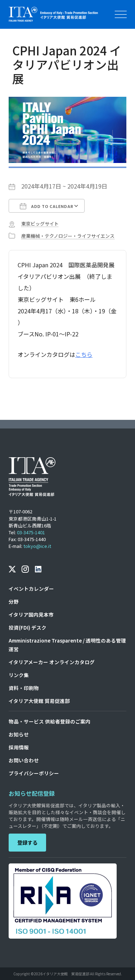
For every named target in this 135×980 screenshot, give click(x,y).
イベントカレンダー (31, 588)
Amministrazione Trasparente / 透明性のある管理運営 (67, 645)
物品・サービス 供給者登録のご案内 (49, 721)
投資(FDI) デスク (27, 627)
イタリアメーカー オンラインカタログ (52, 662)
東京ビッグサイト (40, 223)
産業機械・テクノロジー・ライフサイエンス (67, 235)
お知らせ (19, 734)
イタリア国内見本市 (31, 614)
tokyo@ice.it (37, 546)
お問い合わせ (24, 760)
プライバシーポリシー (34, 773)
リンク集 (19, 675)
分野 (14, 601)
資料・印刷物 (24, 687)
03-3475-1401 (31, 532)
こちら (84, 354)
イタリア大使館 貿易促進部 (39, 700)
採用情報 (19, 747)
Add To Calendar (51, 206)
